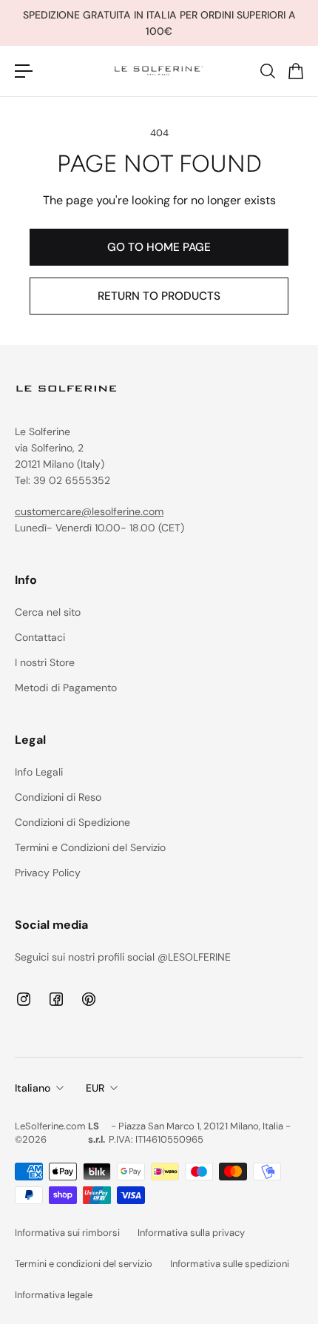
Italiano (32, 1088)
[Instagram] (23, 999)
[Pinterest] (88, 999)
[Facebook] (56, 999)
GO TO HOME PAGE (159, 247)
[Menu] (23, 71)
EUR (95, 1088)
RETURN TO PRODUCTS (159, 296)
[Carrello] (295, 71)
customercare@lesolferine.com (89, 511)
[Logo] (159, 71)
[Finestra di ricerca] (267, 71)
